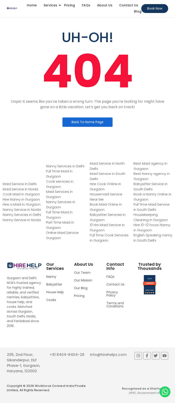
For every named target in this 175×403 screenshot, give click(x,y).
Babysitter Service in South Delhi (150, 186)
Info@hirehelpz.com (108, 354)
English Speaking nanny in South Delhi (153, 238)
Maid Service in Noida (20, 189)
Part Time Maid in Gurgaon (60, 225)
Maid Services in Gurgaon (59, 194)
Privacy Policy (112, 294)
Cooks (51, 300)
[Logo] (12, 8)
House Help (55, 292)
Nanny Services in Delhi (22, 214)
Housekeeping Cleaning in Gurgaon (151, 217)
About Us (104, 5)
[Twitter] (155, 355)
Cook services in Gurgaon (59, 184)
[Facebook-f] (147, 355)
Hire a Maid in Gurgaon (22, 204)
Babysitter (54, 284)
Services (50, 5)
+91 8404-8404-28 (66, 354)
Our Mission (83, 280)
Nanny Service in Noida (22, 209)
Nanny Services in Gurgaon (60, 204)
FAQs (86, 5)
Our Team (82, 272)
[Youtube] (164, 355)
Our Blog (81, 288)
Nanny (51, 276)
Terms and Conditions (115, 305)
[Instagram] (138, 355)
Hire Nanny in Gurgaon (21, 199)
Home (32, 5)
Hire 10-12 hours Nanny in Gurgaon (152, 227)
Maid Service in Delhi (20, 183)
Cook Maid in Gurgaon (21, 194)
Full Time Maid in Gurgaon (59, 174)
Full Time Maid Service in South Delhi (152, 207)
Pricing (69, 5)
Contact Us (128, 5)
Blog (138, 11)
